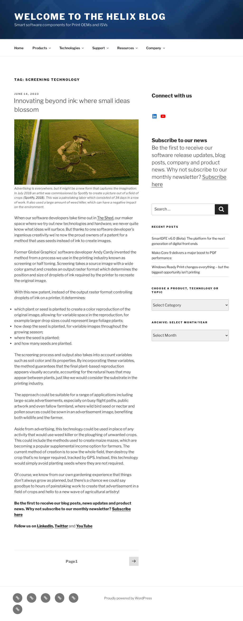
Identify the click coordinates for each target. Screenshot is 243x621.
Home (18, 48)
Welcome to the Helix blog (90, 16)
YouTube (84, 526)
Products (40, 48)
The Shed (105, 218)
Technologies (69, 48)
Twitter (61, 526)
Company (153, 48)
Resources (125, 48)
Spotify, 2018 (33, 197)
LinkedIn (45, 526)
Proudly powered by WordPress (128, 598)
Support (98, 48)
